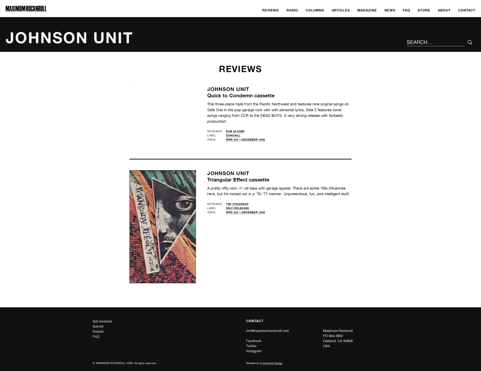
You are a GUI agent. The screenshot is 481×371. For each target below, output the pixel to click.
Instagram (253, 351)
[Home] (26, 10)
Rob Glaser (235, 131)
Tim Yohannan (237, 204)
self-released (237, 208)
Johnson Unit (228, 89)
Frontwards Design (271, 363)
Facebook (253, 341)
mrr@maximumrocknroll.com (267, 331)
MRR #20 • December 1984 (245, 212)
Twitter (251, 346)
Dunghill (233, 135)
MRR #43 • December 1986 (245, 139)
